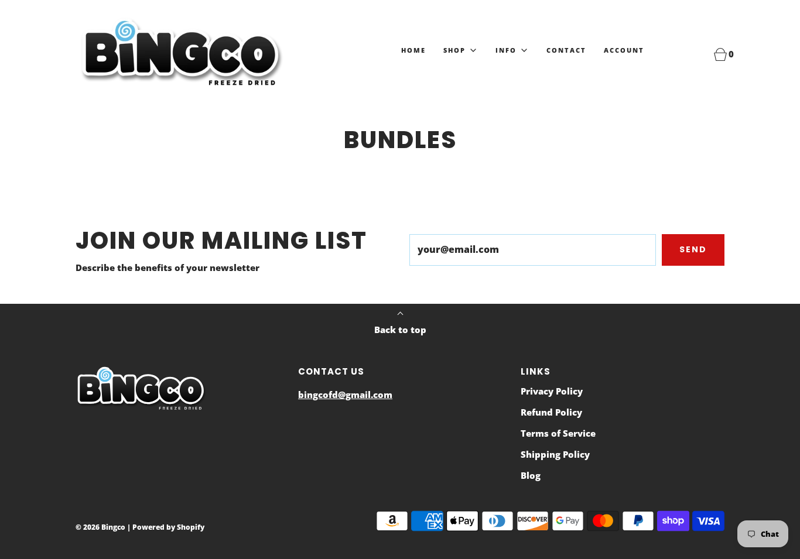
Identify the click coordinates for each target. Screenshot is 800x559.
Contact (566, 50)
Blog (531, 475)
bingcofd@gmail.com (345, 394)
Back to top (400, 329)
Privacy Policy (552, 391)
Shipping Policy (555, 454)
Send (693, 249)
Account (624, 50)
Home (413, 50)
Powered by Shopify (168, 527)
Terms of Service (558, 433)
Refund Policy (551, 412)
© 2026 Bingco (100, 527)
